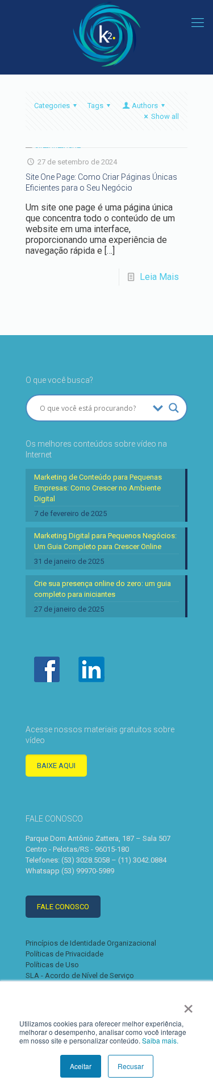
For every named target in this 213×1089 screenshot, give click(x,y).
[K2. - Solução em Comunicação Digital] (106, 34)
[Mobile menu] (197, 22)
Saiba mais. (160, 1040)
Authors (145, 105)
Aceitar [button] (80, 1066)
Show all (165, 116)
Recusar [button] (131, 1066)
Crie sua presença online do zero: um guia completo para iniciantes (102, 589)
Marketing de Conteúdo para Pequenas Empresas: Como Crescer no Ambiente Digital (98, 488)
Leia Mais (159, 276)
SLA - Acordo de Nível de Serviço (80, 975)
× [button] (188, 1005)
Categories (52, 105)
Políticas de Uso (52, 964)
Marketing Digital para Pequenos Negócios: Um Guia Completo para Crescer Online (105, 541)
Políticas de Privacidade (64, 954)
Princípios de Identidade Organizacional (91, 943)
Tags (95, 105)
